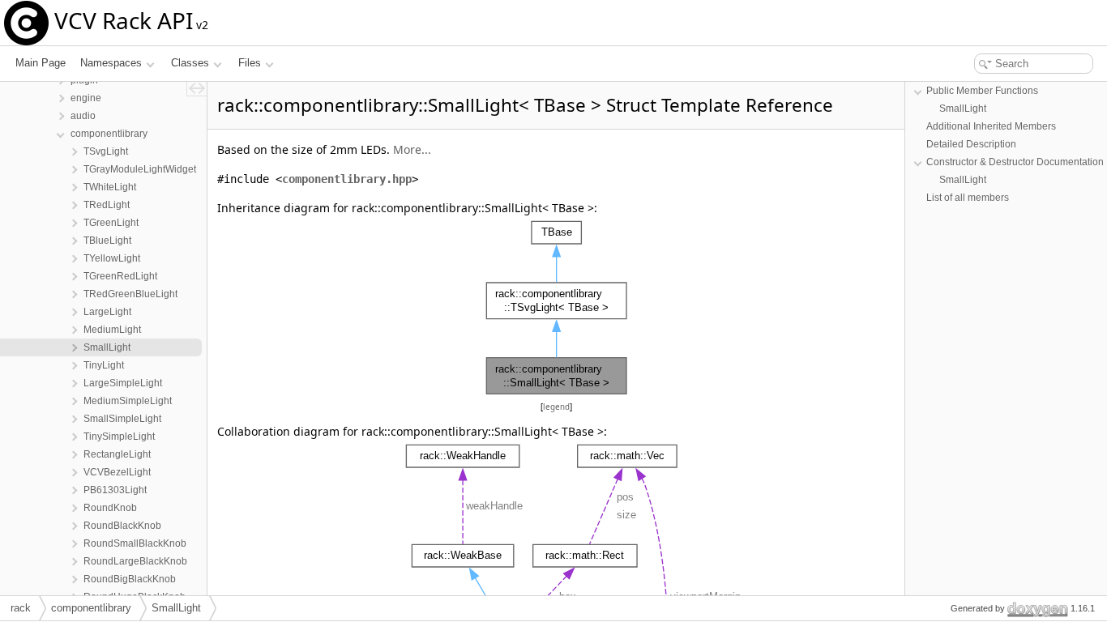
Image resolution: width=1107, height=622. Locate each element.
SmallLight (962, 108)
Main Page (40, 63)
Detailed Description (971, 144)
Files (249, 63)
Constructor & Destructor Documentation (1015, 162)
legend (556, 407)
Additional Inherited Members (991, 126)
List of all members (967, 197)
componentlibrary (91, 608)
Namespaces (111, 63)
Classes (190, 63)
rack (21, 608)
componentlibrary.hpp (347, 179)
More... (412, 149)
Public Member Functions (982, 90)
